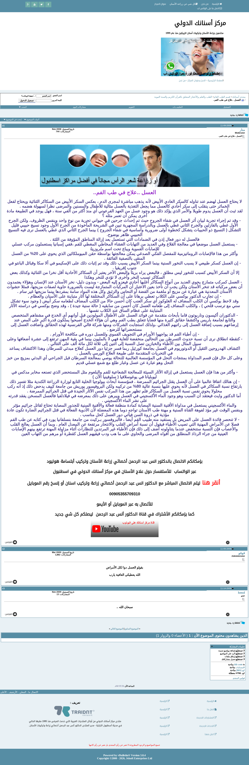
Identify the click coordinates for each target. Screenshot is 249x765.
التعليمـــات (178, 107)
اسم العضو (57, 95)
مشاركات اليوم (79, 107)
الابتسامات (240, 667)
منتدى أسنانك (239, 97)
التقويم (131, 107)
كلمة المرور (57, 100)
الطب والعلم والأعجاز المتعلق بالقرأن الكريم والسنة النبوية (183, 97)
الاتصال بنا (33, 692)
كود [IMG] (240, 670)
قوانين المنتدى (239, 678)
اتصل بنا (211, 709)
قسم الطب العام (222, 97)
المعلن (22, 692)
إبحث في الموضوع (14, 119)
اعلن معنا (209, 734)
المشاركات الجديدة (205, 718)
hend (241, 592)
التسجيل (227, 107)
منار (242, 130)
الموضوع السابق (132, 629)
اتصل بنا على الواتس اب (208, 8)
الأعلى (3, 692)
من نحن (182, 80)
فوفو (241, 553)
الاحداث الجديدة (206, 726)
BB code (238, 664)
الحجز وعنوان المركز (197, 80)
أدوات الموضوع (33, 119)
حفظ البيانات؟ (27, 96)
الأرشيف (13, 692)
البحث (24, 107)
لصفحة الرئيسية (215, 80)
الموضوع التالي (117, 629)
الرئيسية (216, 4)
